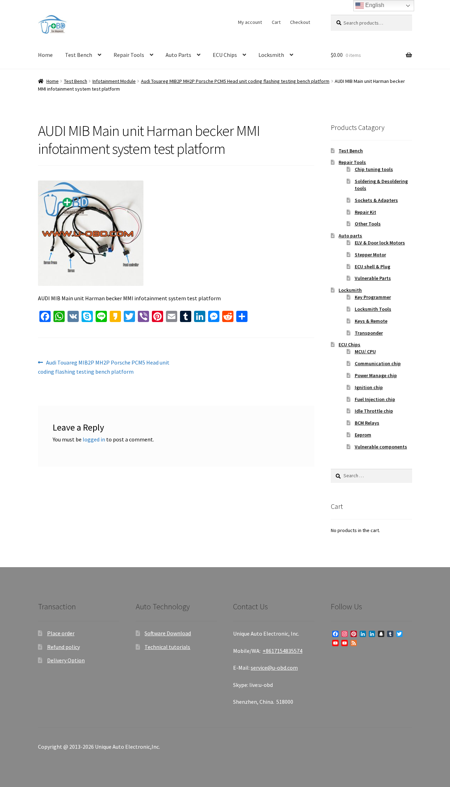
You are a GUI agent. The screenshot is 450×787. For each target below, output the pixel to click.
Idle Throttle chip (374, 411)
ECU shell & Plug (372, 266)
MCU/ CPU (365, 351)
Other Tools (368, 224)
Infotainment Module (114, 81)
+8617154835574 (282, 650)
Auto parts (350, 235)
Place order (61, 633)
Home (45, 54)
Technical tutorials (167, 646)
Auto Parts (178, 54)
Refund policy (63, 646)
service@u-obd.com (274, 667)
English (374, 5)
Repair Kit (365, 212)
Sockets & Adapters (376, 200)
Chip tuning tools (374, 169)
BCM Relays (367, 423)
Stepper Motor (370, 254)
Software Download (167, 633)
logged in (94, 439)
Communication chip (378, 363)
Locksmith (271, 54)
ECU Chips (225, 54)
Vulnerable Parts (373, 278)
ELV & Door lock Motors (380, 243)
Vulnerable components (381, 447)
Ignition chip (369, 387)
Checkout (300, 22)
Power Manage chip (376, 375)
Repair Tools (129, 54)
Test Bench (78, 54)
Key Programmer (373, 297)
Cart (276, 22)
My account (250, 22)
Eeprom (363, 435)
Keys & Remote (371, 321)
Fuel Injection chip (375, 399)
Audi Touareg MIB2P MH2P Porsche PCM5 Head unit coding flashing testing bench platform (235, 81)
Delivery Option (66, 660)
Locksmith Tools (373, 309)
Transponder (369, 333)
